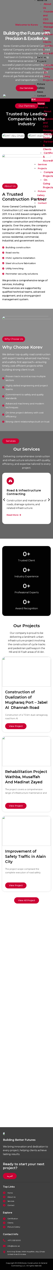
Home (41, 103)
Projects (41, 61)
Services (41, 57)
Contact (41, 95)
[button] (40, 100)
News (40, 92)
